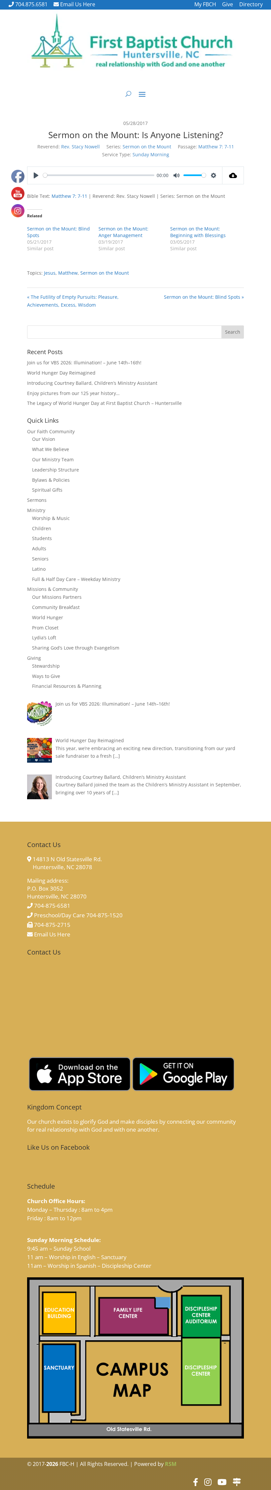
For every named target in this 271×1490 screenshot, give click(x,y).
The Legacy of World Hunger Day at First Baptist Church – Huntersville (104, 403)
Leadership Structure (55, 470)
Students (42, 538)
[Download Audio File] (233, 175)
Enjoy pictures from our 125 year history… (73, 393)
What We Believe (50, 449)
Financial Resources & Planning (66, 686)
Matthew (68, 273)
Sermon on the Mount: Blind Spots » (204, 297)
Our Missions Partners (57, 597)
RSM (170, 1464)
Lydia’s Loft (44, 637)
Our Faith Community (51, 431)
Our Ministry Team (53, 459)
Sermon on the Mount (147, 146)
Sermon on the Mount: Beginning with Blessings (198, 232)
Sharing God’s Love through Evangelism (75, 648)
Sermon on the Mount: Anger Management (123, 232)
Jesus (50, 273)
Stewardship (46, 666)
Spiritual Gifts (47, 490)
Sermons (37, 500)
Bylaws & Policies (51, 480)
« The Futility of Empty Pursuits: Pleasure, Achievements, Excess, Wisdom (73, 301)
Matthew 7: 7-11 (216, 146)
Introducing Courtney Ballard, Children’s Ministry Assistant (92, 383)
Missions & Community (52, 589)
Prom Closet (45, 627)
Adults (39, 548)
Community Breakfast (56, 607)
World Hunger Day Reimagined (61, 373)
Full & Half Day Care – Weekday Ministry (76, 579)
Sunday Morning (151, 154)
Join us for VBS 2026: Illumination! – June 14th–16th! (84, 362)
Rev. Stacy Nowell (80, 146)
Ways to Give (46, 676)
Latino (39, 569)
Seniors (40, 559)
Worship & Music (51, 518)
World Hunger (47, 617)
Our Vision (43, 439)
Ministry (36, 510)
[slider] (98, 175)
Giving (34, 658)
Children (41, 528)
